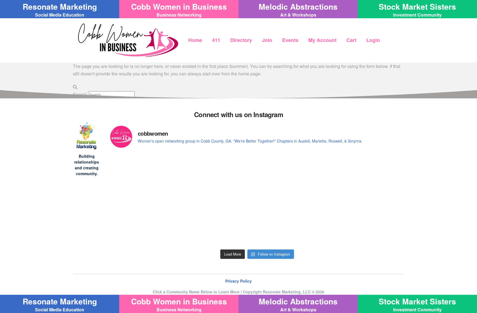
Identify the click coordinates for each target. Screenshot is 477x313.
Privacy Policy (238, 281)
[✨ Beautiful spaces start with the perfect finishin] (294, 217)
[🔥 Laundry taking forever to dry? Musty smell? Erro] (146, 217)
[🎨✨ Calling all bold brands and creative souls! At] (368, 217)
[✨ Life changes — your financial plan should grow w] (146, 174)
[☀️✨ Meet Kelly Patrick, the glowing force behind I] (368, 174)
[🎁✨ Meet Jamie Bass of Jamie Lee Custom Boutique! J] (220, 174)
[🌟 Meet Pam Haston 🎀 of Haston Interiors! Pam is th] (294, 174)
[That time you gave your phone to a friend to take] (220, 221)
